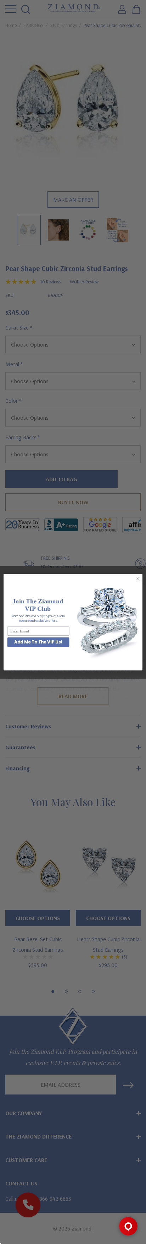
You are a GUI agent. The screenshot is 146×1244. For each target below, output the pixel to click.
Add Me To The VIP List (38, 642)
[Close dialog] (138, 578)
